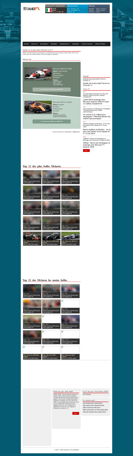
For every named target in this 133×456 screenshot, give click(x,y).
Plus (86, 150)
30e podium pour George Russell (93, 405)
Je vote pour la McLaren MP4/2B (52, 89)
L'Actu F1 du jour (87, 44)
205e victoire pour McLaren (91, 407)
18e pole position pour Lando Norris (94, 412)
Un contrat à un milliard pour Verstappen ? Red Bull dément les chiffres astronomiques (96, 116)
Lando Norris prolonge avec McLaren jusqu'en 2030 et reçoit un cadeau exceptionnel (96, 101)
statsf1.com (76, 132)
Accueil (26, 44)
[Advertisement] (66, 27)
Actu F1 (34, 44)
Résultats (54, 44)
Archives (76, 450)
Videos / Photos (100, 44)
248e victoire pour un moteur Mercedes (95, 410)
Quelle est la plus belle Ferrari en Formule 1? (96, 84)
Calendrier (75, 44)
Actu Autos (44, 44)
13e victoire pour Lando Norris (92, 403)
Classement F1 (64, 44)
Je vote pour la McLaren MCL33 (51, 121)
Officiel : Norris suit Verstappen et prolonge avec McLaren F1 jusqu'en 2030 (96, 144)
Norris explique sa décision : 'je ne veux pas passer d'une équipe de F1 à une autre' (96, 131)
